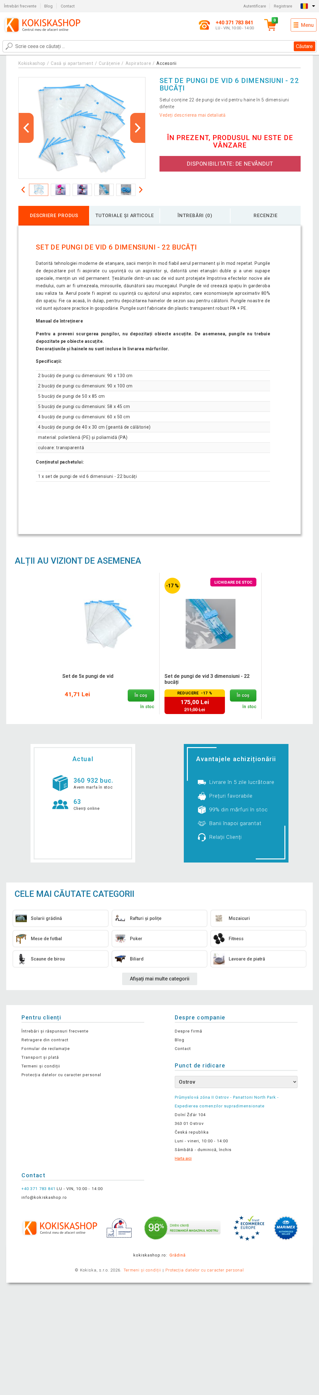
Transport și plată (40, 1057)
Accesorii (166, 63)
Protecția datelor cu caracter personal (61, 1074)
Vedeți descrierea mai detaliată (193, 115)
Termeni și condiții (40, 1066)
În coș (141, 695)
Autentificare (254, 6)
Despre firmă (188, 1031)
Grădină (177, 1255)
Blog (48, 6)
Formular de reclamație (45, 1048)
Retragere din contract (45, 1040)
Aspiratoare (138, 63)
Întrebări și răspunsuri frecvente (54, 1031)
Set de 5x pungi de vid (87, 676)
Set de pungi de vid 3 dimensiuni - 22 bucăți (207, 679)
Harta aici (183, 1158)
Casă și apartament (72, 63)
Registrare (283, 6)
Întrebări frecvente (20, 6)
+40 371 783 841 (38, 1188)
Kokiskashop (31, 63)
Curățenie (109, 63)
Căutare (304, 46)
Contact (68, 6)
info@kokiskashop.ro (44, 1197)
